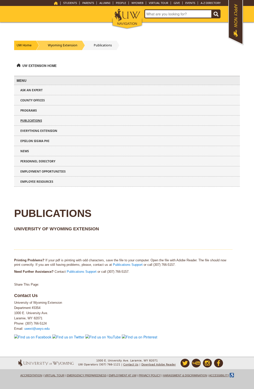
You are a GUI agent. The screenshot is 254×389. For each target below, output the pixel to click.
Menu (22, 80)
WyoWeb (137, 2)
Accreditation (31, 375)
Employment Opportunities (42, 171)
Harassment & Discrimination (185, 375)
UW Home (24, 45)
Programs (28, 110)
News (24, 151)
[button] (127, 18)
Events (190, 2)
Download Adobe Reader (158, 364)
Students (70, 2)
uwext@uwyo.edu (37, 328)
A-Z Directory (211, 2)
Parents (88, 2)
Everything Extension (38, 131)
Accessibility (219, 375)
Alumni (104, 2)
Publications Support (128, 265)
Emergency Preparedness (86, 375)
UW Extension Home (39, 65)
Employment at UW (122, 375)
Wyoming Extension (62, 45)
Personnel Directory (37, 161)
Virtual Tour (158, 2)
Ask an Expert (31, 90)
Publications (103, 45)
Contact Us (130, 364)
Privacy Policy (150, 375)
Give (177, 2)
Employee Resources (36, 181)
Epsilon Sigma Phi (34, 141)
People (121, 2)
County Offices (32, 100)
